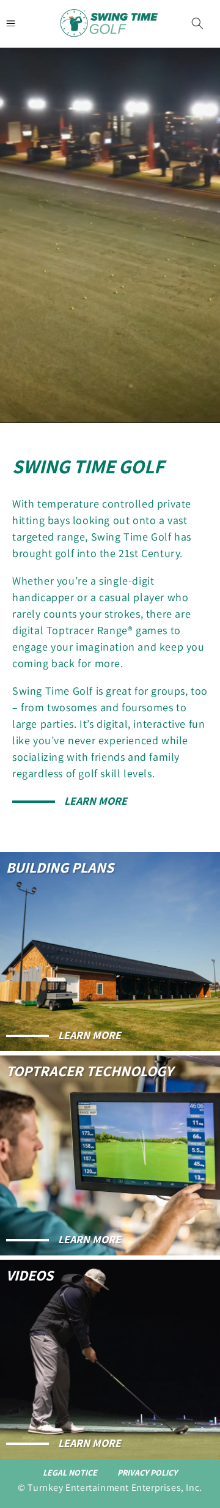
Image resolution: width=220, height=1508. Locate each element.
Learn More (95, 801)
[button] (197, 23)
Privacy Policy (147, 1472)
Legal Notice (70, 1472)
